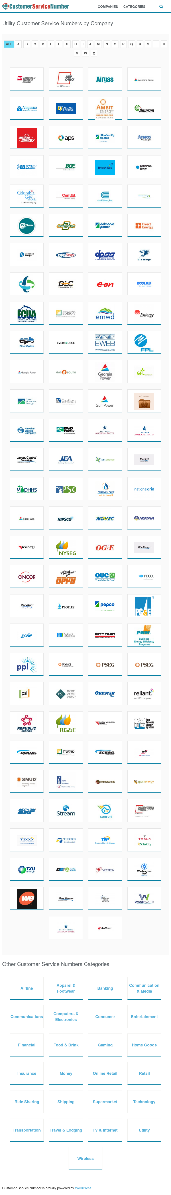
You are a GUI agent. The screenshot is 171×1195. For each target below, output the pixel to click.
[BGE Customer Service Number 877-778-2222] (66, 166)
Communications (26, 1016)
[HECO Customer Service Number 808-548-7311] (27, 430)
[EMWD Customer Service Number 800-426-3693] (105, 313)
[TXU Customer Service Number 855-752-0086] (27, 869)
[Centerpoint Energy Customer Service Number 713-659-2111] (144, 166)
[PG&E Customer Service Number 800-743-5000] (144, 605)
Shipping (66, 1102)
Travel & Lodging (66, 1130)
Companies (108, 6)
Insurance (26, 1073)
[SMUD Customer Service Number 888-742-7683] (27, 781)
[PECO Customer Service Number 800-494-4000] (144, 576)
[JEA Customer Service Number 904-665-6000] (66, 459)
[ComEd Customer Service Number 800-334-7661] (66, 196)
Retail (144, 1073)
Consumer (105, 1016)
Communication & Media (144, 988)
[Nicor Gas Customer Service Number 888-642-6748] (27, 518)
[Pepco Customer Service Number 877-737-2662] (105, 605)
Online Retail (105, 1073)
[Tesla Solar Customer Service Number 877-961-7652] (144, 840)
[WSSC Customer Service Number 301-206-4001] (144, 898)
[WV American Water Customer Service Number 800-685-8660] (66, 927)
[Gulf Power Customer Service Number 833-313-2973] (105, 401)
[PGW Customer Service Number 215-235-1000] (27, 635)
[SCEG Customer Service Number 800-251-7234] (105, 752)
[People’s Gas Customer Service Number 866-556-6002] (66, 605)
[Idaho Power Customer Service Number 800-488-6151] (66, 430)
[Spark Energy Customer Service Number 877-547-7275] (144, 781)
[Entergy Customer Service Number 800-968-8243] (144, 313)
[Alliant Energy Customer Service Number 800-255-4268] (66, 108)
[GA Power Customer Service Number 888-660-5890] (27, 371)
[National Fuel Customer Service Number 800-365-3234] (105, 488)
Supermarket (105, 1102)
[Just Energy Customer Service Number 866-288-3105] (105, 459)
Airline (26, 988)
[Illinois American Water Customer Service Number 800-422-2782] (105, 430)
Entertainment (144, 1016)
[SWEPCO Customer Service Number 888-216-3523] (144, 810)
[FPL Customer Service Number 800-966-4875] (144, 342)
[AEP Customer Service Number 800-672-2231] (27, 79)
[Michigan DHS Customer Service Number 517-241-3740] (27, 488)
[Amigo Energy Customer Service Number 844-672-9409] (27, 137)
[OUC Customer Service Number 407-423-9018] (105, 576)
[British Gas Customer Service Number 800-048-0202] (105, 166)
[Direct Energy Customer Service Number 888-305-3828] (144, 225)
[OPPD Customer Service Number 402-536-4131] (66, 576)
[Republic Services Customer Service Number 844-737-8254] (27, 722)
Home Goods (144, 1045)
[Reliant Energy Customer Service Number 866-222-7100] (144, 693)
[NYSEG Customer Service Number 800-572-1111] (66, 547)
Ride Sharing (26, 1102)
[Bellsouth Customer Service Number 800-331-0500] (27, 166)
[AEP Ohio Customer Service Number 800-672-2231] (66, 79)
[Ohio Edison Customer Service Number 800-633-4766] (144, 547)
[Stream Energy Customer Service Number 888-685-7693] (66, 810)
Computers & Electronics (66, 1016)
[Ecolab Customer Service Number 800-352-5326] (144, 283)
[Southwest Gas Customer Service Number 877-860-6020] (105, 781)
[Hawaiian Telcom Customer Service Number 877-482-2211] (144, 401)
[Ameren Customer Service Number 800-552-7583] (144, 108)
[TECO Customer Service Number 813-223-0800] (66, 840)
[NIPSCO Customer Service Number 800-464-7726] (66, 518)
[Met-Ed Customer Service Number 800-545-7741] (144, 459)
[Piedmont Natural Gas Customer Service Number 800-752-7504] (66, 635)
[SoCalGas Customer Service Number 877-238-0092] (66, 781)
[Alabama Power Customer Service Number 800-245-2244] (144, 79)
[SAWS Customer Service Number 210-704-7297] (144, 722)
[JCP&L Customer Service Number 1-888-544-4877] (27, 459)
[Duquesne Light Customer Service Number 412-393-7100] (66, 283)
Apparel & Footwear (66, 988)
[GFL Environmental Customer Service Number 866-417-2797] (144, 371)
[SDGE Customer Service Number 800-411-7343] (144, 752)
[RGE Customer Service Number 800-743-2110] (66, 722)
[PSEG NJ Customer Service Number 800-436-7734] (105, 664)
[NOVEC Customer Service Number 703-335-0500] (105, 518)
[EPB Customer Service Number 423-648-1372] (27, 342)
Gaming (105, 1045)
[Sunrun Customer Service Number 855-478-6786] (105, 810)
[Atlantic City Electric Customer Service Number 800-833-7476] (105, 137)
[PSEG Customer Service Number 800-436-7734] (66, 664)
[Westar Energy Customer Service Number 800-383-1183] (105, 898)
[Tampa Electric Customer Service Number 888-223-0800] (27, 840)
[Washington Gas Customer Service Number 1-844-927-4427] (144, 869)
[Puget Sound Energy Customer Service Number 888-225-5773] (66, 693)
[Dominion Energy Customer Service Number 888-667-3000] (27, 254)
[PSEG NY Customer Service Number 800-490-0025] (144, 664)
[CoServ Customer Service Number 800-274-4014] (27, 225)
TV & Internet (105, 1130)
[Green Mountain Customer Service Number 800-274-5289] (27, 401)
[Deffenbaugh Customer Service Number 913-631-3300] (66, 225)
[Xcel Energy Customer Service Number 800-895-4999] (105, 927)
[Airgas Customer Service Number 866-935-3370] (105, 79)
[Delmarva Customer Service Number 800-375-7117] (105, 225)
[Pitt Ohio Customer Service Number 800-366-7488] (105, 635)
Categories (134, 6)
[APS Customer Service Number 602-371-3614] (66, 137)
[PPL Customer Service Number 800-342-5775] (27, 664)
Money (66, 1073)
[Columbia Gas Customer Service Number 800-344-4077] (27, 196)
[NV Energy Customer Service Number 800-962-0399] (27, 547)
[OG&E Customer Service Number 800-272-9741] (105, 547)
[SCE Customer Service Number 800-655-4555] (66, 752)
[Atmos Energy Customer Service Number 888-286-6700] (144, 137)
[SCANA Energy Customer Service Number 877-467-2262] (27, 752)
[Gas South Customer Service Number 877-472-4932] (66, 371)
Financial (26, 1045)
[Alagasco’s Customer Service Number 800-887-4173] (27, 108)
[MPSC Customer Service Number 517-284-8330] (66, 488)
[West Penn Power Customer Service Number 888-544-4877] (66, 898)
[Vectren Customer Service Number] (105, 869)
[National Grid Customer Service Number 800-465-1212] (144, 488)
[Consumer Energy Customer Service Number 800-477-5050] (144, 196)
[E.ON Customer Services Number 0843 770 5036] (105, 283)
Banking (105, 988)
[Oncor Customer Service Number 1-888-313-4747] (27, 576)
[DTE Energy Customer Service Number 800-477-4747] (144, 254)
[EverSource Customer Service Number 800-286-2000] (66, 342)
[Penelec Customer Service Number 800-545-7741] (27, 605)
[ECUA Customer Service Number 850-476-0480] (27, 313)
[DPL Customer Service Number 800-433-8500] (66, 254)
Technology (144, 1102)
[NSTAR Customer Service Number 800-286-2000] (144, 518)
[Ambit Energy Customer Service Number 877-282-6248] (105, 108)
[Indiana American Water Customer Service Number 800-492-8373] (144, 430)
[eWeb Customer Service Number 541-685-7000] (105, 342)
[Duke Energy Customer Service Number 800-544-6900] (27, 283)
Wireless (85, 1158)
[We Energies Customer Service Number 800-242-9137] (27, 898)
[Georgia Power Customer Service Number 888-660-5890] (105, 371)
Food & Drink (66, 1045)
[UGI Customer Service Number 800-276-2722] (66, 869)
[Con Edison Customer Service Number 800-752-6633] (105, 196)
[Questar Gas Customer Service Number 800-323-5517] (105, 693)
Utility (144, 1130)
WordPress (83, 1187)
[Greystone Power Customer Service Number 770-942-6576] (66, 401)
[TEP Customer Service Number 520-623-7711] (105, 840)
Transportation (27, 1130)
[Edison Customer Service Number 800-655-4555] (66, 313)
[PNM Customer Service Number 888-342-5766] (144, 635)
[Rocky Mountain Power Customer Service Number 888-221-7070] (105, 722)
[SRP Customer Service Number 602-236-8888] (27, 810)
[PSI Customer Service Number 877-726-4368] (27, 693)
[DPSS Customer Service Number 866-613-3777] (105, 254)
